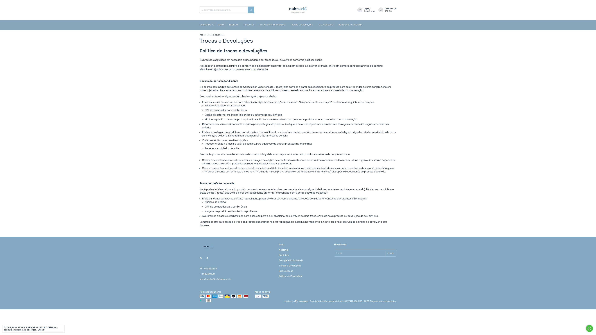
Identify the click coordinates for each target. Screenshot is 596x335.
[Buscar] (251, 10)
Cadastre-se (369, 11)
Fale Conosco (325, 25)
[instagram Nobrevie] (201, 258)
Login (366, 8)
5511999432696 (208, 268)
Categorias (205, 25)
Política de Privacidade (351, 25)
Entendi (41, 330)
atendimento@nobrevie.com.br (217, 69)
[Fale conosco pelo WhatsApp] (589, 328)
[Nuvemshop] (296, 302)
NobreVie (233, 25)
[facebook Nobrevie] (207, 258)
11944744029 (207, 273)
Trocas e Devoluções (301, 25)
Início (221, 25)
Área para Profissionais (272, 25)
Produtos (249, 25)
